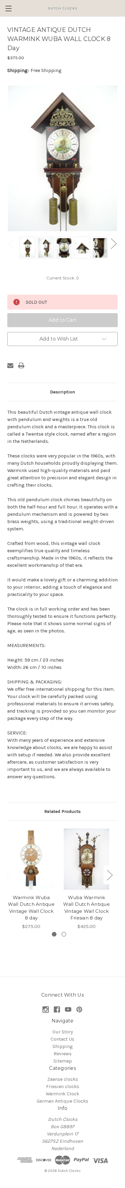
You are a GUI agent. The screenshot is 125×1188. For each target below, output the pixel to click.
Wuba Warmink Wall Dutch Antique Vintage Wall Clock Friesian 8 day (86, 908)
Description (62, 392)
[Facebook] (57, 1009)
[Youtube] (68, 1009)
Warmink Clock (62, 1094)
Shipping (62, 1046)
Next (113, 243)
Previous (11, 243)
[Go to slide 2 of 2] (64, 934)
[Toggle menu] (8, 8)
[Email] (10, 365)
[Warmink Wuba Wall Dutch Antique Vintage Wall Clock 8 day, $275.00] (31, 859)
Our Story (62, 1032)
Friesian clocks (62, 1086)
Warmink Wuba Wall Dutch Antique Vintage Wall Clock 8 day (31, 908)
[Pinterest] (79, 1009)
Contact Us (62, 1039)
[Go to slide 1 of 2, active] (54, 934)
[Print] (21, 365)
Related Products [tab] (62, 811)
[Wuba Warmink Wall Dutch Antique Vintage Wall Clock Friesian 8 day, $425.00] (86, 859)
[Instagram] (45, 1009)
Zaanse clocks (62, 1079)
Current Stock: (62, 278)
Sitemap (62, 1061)
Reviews (63, 1053)
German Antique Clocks (62, 1101)
